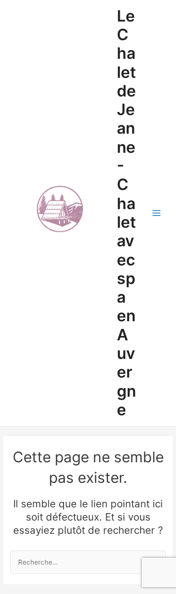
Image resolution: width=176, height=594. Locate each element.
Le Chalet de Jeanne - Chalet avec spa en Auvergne (126, 212)
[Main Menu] (157, 213)
